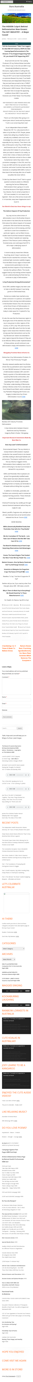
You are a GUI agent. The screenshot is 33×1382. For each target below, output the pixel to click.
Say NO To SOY (18, 633)
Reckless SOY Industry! (8, 633)
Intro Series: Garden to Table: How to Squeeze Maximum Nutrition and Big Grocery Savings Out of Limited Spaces (16, 858)
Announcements (26, 605)
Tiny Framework (10, 1376)
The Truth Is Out (14, 624)
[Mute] (24, 991)
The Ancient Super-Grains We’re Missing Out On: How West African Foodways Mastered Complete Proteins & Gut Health (15, 842)
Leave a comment (22, 39)
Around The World (6, 608)
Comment (5, 677)
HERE (16, 348)
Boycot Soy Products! (25, 627)
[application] (16, 991)
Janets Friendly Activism (15, 621)
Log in (18, 1376)
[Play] (4, 991)
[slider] (27, 990)
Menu (30, 2)
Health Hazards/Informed (15, 614)
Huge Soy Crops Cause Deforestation (19, 630)
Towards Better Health (11, 627)
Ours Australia (16, 6)
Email (4, 703)
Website (4, 710)
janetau (4, 39)
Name (4, 697)
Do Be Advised (5, 630)
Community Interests (18, 611)
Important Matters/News (18, 617)
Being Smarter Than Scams (19, 608)
